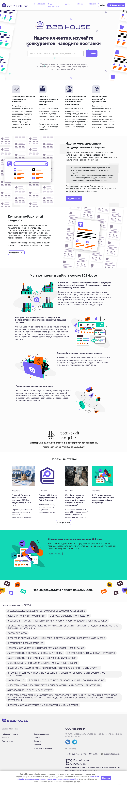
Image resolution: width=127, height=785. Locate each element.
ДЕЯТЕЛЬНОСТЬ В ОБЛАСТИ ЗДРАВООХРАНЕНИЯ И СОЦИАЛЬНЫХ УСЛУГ (66, 680)
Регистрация (118, 5)
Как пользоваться (41, 734)
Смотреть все (63, 522)
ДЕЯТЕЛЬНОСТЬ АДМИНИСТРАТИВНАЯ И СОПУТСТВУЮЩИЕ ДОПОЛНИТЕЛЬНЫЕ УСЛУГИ (53, 668)
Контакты (38, 741)
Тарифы (37, 737)
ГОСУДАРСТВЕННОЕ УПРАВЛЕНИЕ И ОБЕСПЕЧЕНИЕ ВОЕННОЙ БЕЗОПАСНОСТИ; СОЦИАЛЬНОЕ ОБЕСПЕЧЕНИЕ (56, 674)
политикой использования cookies (63, 779)
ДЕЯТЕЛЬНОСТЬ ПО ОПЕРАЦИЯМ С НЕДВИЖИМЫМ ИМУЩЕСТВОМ (41, 658)
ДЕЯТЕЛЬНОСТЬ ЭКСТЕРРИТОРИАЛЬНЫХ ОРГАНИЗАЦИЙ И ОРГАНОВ (42, 705)
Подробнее (72, 198)
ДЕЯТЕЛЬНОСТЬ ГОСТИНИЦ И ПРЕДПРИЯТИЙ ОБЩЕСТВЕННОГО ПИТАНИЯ (45, 648)
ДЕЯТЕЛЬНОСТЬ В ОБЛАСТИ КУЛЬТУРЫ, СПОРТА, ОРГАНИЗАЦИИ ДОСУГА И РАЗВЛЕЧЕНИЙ (53, 685)
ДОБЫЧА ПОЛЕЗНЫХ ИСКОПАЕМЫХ (26, 616)
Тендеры (5, 737)
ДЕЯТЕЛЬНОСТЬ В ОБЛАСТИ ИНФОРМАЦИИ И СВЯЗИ (35, 653)
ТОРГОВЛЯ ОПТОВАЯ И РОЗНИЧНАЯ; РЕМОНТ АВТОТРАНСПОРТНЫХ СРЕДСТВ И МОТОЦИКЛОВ (56, 638)
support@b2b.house (112, 754)
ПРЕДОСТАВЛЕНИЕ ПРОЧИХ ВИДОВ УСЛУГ (29, 690)
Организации (7, 741)
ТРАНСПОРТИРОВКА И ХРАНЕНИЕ (25, 643)
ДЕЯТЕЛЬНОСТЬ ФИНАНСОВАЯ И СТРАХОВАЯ (91, 653)
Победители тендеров (11, 734)
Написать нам (55, 554)
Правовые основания (43, 748)
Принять (106, 778)
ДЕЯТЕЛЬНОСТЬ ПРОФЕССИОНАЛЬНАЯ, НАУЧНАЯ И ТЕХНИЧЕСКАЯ (42, 663)
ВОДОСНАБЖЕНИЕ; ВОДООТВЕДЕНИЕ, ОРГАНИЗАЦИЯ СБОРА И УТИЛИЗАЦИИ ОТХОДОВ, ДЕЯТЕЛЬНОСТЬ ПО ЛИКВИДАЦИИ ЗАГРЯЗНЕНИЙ (62, 626)
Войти (102, 5)
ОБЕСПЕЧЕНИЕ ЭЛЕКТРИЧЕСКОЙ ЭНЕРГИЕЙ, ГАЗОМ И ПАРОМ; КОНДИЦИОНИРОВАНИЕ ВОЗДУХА (57, 621)
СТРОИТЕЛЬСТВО (17, 633)
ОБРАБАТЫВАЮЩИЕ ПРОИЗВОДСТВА (69, 616)
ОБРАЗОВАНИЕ (15, 680)
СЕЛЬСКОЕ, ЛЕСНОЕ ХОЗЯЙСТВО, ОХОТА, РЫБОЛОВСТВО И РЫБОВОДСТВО (46, 611)
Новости (37, 745)
